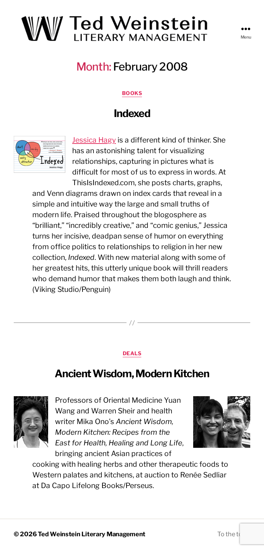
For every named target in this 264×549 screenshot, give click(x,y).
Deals (132, 353)
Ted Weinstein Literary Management (91, 534)
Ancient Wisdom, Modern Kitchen (132, 373)
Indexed (132, 113)
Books (132, 93)
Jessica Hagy (94, 140)
